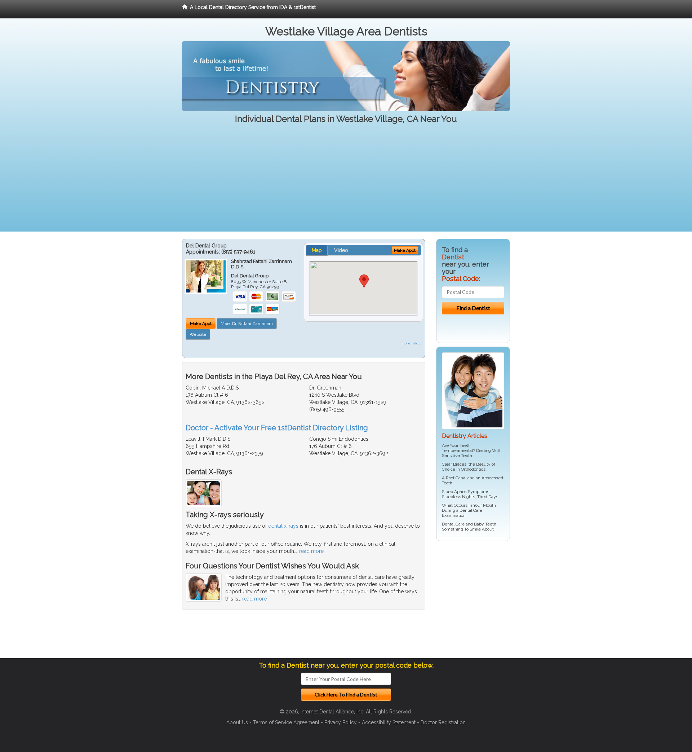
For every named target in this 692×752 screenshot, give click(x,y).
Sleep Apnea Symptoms (465, 491)
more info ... (411, 343)
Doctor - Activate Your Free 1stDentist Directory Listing (277, 427)
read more (311, 551)
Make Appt (201, 323)
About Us (237, 722)
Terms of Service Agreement (286, 722)
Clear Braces (454, 464)
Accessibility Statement (389, 722)
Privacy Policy (340, 722)
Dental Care (471, 510)
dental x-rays (283, 526)
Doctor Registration (443, 722)
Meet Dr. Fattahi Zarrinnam (247, 323)
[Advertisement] (346, 181)
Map (317, 250)
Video (341, 250)
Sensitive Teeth (457, 455)
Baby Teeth (485, 524)
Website (198, 334)
